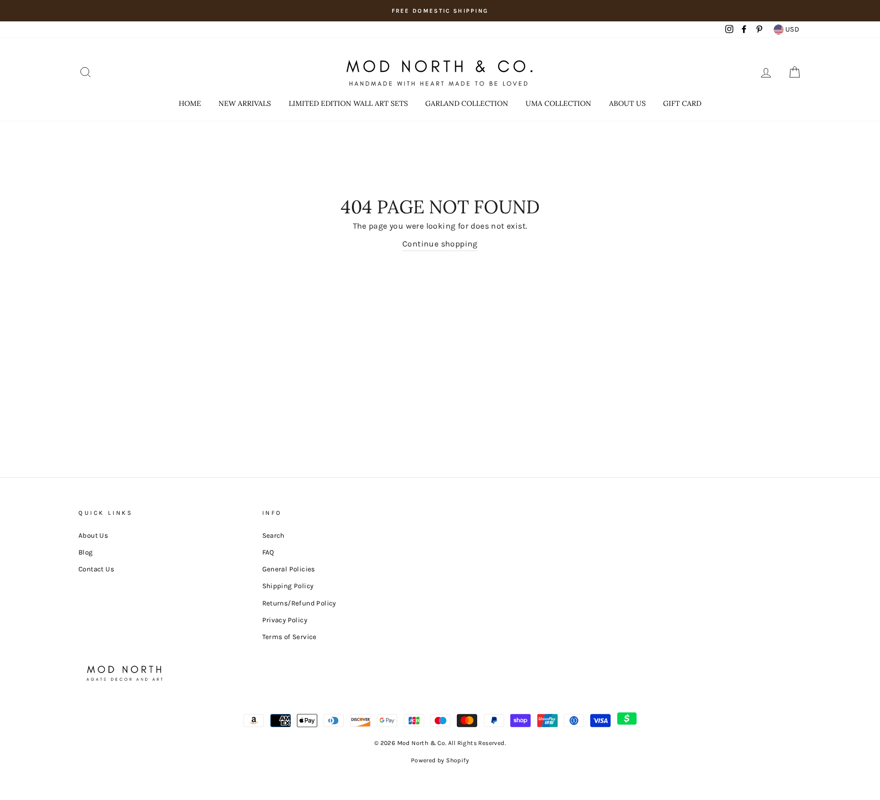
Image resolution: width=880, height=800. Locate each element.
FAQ (268, 552)
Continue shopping (440, 244)
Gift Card (682, 103)
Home (190, 103)
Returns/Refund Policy (299, 603)
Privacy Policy (285, 620)
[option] (440, 10)
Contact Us (96, 569)
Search (273, 535)
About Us (627, 103)
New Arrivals (244, 103)
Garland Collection (466, 103)
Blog (85, 552)
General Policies (288, 569)
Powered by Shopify (440, 760)
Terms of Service (289, 637)
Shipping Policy (288, 586)
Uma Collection (558, 103)
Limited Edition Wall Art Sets (348, 103)
